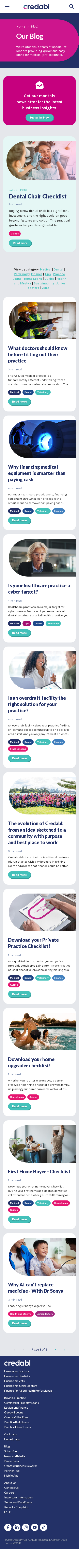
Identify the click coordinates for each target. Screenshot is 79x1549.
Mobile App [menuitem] (11, 1475)
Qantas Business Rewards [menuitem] (20, 1465)
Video (45, 288)
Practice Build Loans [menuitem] (17, 1422)
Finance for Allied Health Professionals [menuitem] (28, 1390)
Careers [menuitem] (9, 1492)
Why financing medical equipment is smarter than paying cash (36, 473)
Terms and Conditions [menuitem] (18, 1502)
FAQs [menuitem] (7, 1512)
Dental (58, 269)
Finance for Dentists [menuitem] (17, 1376)
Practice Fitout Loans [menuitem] (17, 1427)
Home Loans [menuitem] (12, 1439)
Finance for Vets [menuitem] (14, 1381)
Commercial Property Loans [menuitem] (21, 1402)
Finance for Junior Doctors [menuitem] (20, 1385)
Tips (48, 274)
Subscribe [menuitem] (10, 1451)
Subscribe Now (39, 117)
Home (20, 26)
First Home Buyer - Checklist (39, 1171)
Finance (37, 274)
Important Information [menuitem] (18, 1497)
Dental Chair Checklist (38, 196)
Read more (20, 243)
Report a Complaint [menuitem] (16, 1507)
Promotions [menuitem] (11, 1461)
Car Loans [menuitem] (10, 1434)
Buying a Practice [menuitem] (15, 1398)
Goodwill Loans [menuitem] (13, 1412)
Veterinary (21, 274)
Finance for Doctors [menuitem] (16, 1371)
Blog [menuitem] (7, 1446)
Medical (45, 269)
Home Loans (33, 279)
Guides (49, 279)
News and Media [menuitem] (14, 1456)
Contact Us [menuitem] (11, 1487)
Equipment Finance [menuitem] (16, 1407)
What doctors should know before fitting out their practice (37, 354)
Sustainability (44, 283)
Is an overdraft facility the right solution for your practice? (37, 704)
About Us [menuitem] (10, 1482)
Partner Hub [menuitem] (12, 1470)
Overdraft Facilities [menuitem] (16, 1417)
